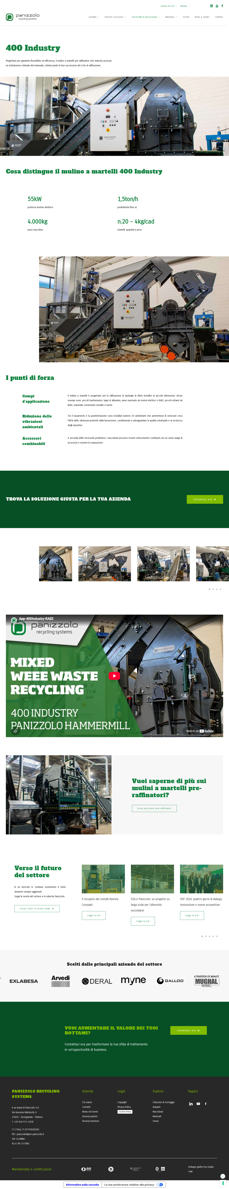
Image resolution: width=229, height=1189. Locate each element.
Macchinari (158, 1111)
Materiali (170, 17)
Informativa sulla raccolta (82, 1184)
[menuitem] (169, 4)
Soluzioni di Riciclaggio (144, 17)
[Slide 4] (220, 589)
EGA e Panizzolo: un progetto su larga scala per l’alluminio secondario (150, 904)
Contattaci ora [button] (202, 499)
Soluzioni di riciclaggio (164, 1102)
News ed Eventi (90, 1111)
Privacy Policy (124, 1107)
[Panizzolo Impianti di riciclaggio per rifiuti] (22, 17)
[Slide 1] (209, 589)
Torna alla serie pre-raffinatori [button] (154, 808)
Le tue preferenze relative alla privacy (129, 1184)
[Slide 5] (217, 936)
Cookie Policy (125, 1111)
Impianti (156, 1107)
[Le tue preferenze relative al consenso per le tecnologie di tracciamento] (223, 1183)
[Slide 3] (217, 589)
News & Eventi (202, 17)
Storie (186, 17)
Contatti (219, 17)
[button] (211, 6)
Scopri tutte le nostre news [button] (35, 908)
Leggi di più (93, 915)
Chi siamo (87, 1102)
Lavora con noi (167, 6)
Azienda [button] (93, 17)
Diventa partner (90, 1116)
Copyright (122, 1102)
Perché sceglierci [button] (114, 17)
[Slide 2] (213, 589)
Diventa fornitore (90, 1121)
